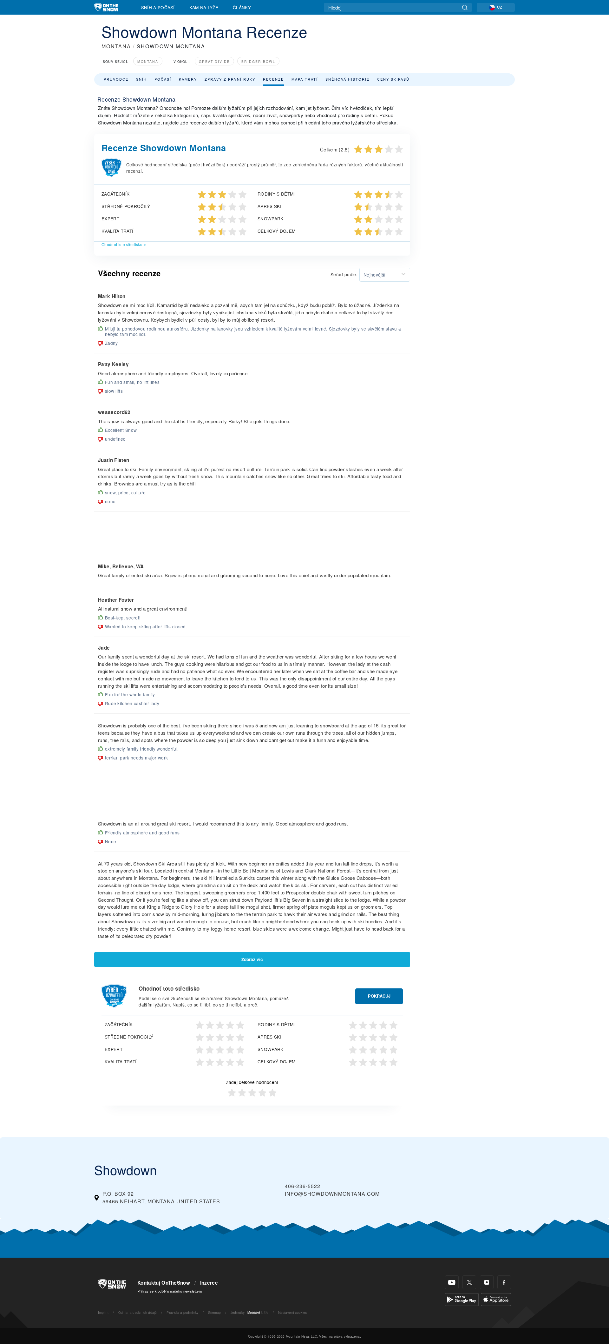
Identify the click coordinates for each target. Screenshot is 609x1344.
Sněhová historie (347, 79)
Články (242, 7)
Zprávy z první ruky (230, 79)
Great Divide (214, 61)
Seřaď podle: (344, 274)
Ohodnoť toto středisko (122, 244)
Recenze (273, 79)
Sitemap (214, 1312)
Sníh (141, 79)
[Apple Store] (496, 1298)
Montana (147, 61)
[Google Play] (462, 1298)
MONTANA (116, 46)
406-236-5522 (302, 1186)
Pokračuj (379, 996)
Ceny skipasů (393, 79)
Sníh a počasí (158, 7)
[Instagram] (487, 1282)
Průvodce (116, 79)
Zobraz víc (252, 959)
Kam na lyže (204, 7)
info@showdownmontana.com (332, 1193)
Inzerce (209, 1282)
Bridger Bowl (258, 61)
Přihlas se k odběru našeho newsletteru (169, 1291)
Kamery (188, 79)
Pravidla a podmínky (182, 1312)
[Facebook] (504, 1282)
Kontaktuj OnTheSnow (163, 1282)
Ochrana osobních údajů (137, 1312)
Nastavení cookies (292, 1312)
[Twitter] (469, 1282)
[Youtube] (452, 1282)
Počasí (162, 79)
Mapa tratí (304, 79)
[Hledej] (465, 7)
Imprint (103, 1312)
